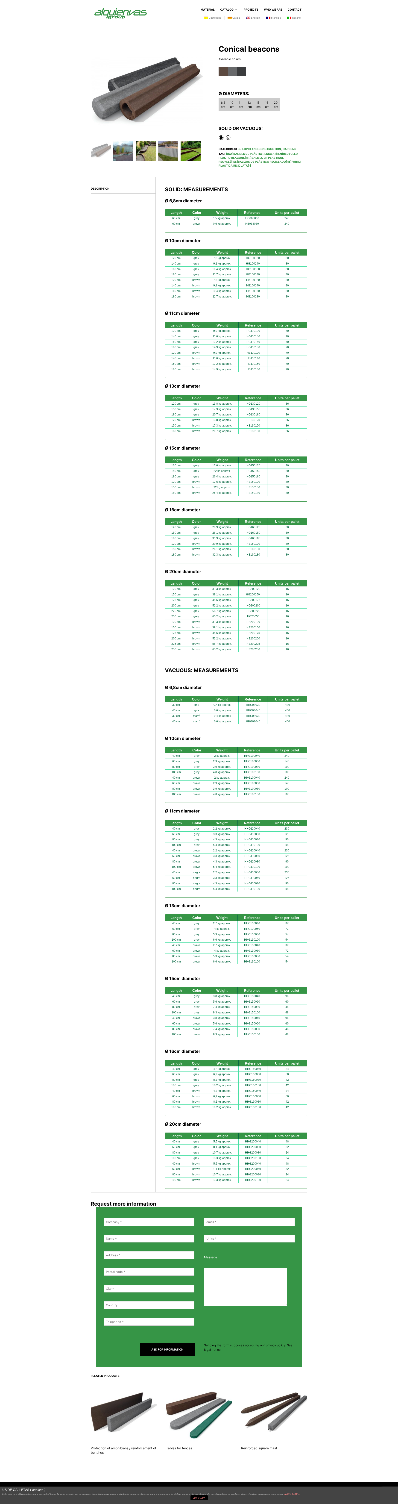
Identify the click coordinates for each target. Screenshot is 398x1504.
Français (275, 17)
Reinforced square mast (259, 1448)
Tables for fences (179, 1448)
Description (100, 188)
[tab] (123, 189)
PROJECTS (251, 9)
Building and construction (259, 149)
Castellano (214, 17)
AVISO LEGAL (292, 1494)
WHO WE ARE (273, 9)
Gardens (289, 149)
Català (236, 17)
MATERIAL (208, 9)
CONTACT (294, 9)
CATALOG (227, 9)
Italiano (296, 17)
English (255, 17)
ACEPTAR (199, 1498)
